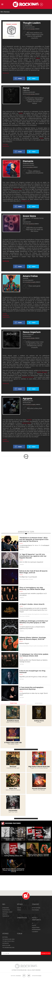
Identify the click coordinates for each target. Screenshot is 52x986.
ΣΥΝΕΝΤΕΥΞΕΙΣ (22, 918)
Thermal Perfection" (28, 377)
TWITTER (28, 975)
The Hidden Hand (13, 744)
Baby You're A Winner (13, 722)
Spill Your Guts (13, 812)
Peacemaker (13, 810)
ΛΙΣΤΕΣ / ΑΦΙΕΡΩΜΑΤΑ (36, 919)
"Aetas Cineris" (26, 423)
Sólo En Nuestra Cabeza (13, 790)
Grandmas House (13, 721)
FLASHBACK (35, 931)
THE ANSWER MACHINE (8, 947)
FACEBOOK (24, 975)
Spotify (5, 313)
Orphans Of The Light (13, 768)
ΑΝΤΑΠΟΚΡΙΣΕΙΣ (36, 908)
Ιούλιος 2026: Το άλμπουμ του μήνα (38, 840)
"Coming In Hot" (25, 201)
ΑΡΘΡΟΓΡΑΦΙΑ (35, 927)
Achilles (39, 722)
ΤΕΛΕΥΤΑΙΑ (13, 703)
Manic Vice (13, 788)
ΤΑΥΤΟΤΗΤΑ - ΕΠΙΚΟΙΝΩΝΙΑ (16, 975)
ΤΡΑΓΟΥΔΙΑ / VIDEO (7, 912)
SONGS (19, 910)
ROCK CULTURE (6, 945)
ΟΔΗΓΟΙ (34, 925)
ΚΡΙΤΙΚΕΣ (20, 904)
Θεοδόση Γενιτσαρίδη (30, 282)
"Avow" (21, 113)
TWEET (34, 78)
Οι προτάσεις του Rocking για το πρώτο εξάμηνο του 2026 (13, 839)
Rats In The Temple (39, 790)
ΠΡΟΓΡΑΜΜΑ (35, 910)
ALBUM (19, 908)
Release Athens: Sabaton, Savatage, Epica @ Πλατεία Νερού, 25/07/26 (38, 855)
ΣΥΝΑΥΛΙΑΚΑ (5, 908)
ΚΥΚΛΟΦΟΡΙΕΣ (6, 910)
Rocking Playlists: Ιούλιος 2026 (13, 855)
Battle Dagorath (42, 372)
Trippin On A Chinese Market (39, 768)
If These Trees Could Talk (13, 742)
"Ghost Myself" (17, 189)
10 (32, 923)
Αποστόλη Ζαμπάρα (30, 28)
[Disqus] (26, 476)
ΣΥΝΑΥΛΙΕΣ (35, 904)
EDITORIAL (5, 937)
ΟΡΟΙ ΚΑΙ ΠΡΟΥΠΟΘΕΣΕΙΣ (36, 975)
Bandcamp (6, 73)
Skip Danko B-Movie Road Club (39, 766)
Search (41, 4)
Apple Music (6, 317)
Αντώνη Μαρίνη (29, 167)
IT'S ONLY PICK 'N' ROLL (8, 941)
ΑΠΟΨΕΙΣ (5, 933)
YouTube (5, 144)
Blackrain (13, 766)
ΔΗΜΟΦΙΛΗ (38, 703)
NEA (3, 904)
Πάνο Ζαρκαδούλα (30, 223)
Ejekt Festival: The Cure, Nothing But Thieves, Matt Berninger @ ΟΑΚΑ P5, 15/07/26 (13, 870)
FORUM (19, 933)
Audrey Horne (39, 721)
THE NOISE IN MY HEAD (8, 939)
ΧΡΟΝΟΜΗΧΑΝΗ (36, 929)
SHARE (20, 78)
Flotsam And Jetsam (39, 788)
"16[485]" (29, 419)
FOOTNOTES (5, 943)
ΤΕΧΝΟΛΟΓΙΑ (5, 916)
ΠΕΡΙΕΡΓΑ (4, 914)
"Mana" (38, 58)
